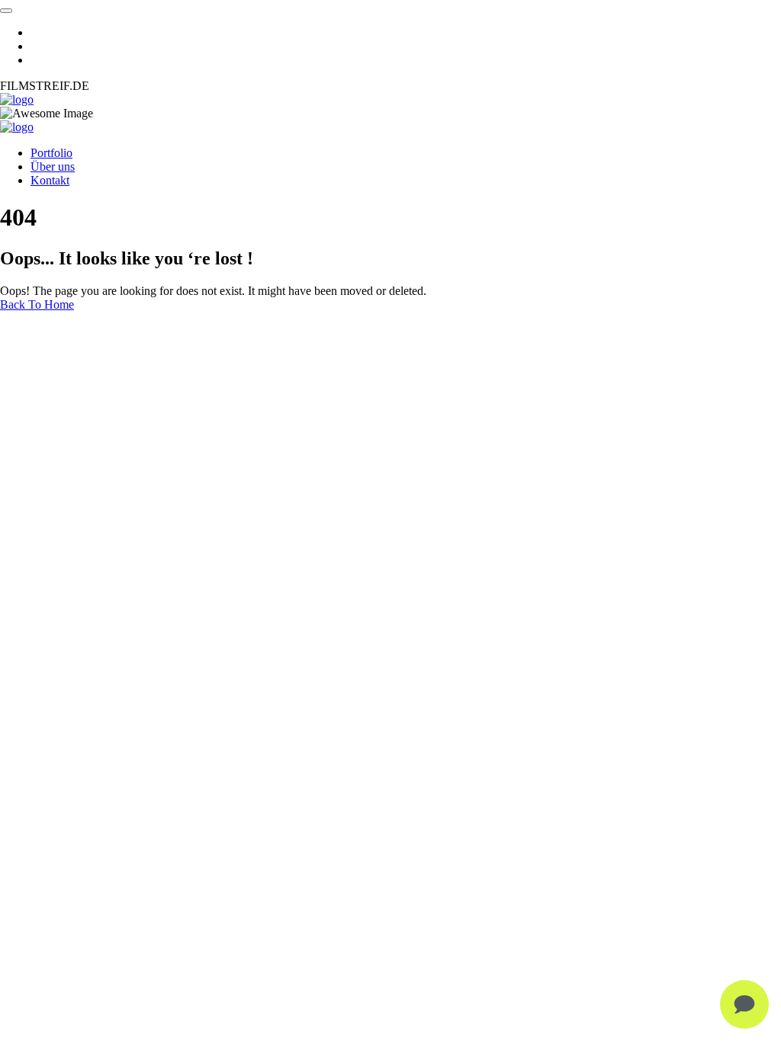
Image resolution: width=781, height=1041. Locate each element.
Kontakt (50, 180)
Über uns (53, 166)
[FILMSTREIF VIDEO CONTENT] (17, 99)
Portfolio (51, 152)
